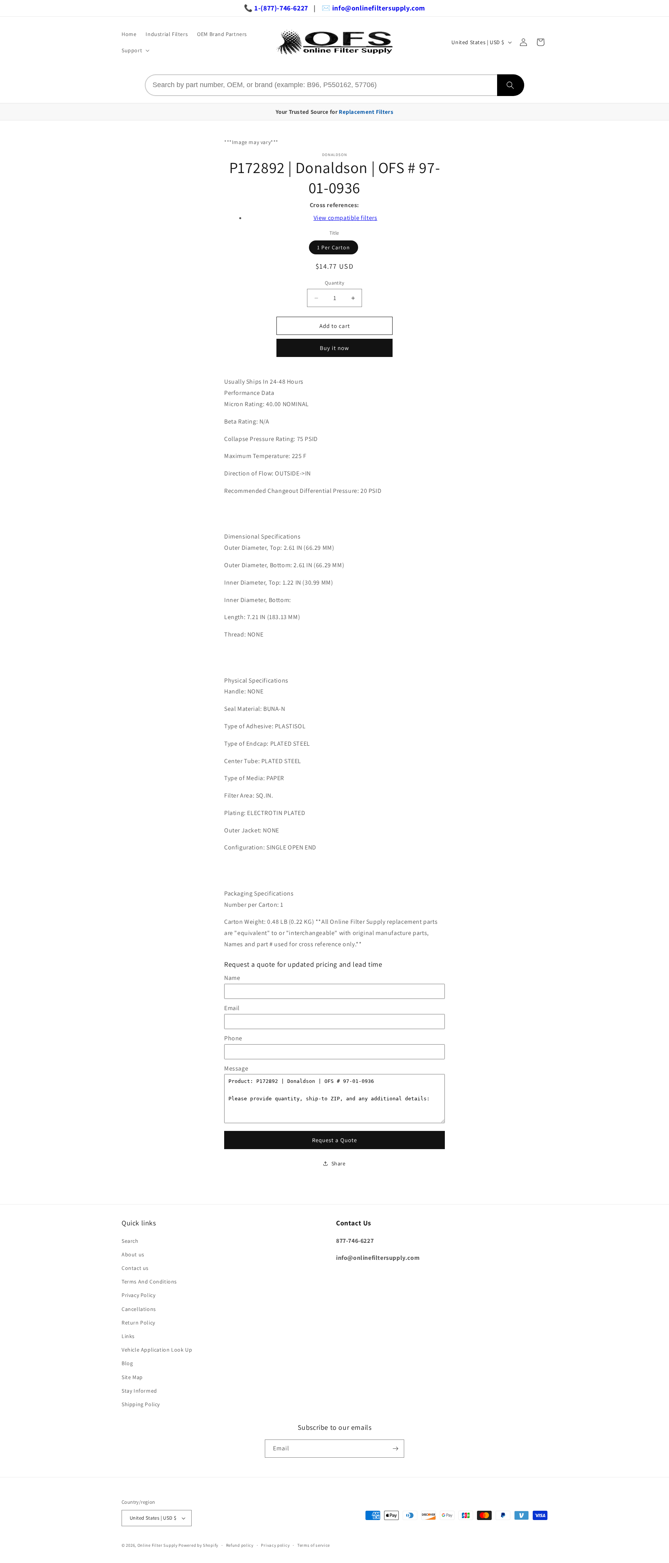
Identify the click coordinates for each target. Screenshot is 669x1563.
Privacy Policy (138, 1295)
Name (232, 978)
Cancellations (139, 1309)
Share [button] (338, 1163)
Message (236, 1068)
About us (133, 1254)
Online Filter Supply (157, 1545)
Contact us (135, 1267)
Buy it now (334, 348)
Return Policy (138, 1322)
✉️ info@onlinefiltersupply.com (373, 7)
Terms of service (313, 1545)
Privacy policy (275, 1545)
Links (128, 1336)
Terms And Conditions (149, 1281)
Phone (233, 1038)
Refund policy (240, 1545)
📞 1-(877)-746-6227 (276, 7)
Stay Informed (139, 1390)
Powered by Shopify (198, 1545)
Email (232, 1008)
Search (130, 1240)
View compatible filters (345, 218)
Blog (127, 1363)
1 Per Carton (333, 247)
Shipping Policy (141, 1404)
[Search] (510, 85)
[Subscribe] (395, 1448)
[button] (135, 50)
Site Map (132, 1377)
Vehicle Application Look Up (157, 1349)
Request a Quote (334, 1140)
